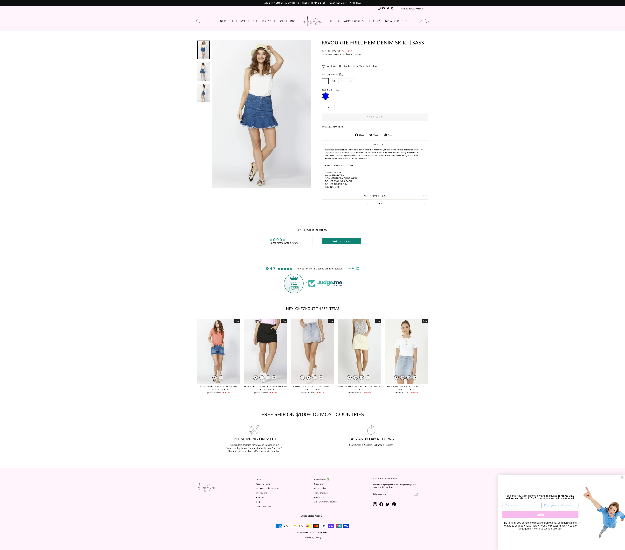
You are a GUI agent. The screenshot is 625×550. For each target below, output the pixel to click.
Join (540, 514)
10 (333, 81)
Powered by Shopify (312, 537)
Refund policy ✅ (321, 479)
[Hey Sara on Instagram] (375, 504)
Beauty (374, 21)
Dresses (268, 21)
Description (375, 144)
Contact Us (319, 497)
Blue (325, 96)
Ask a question (375, 196)
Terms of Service (321, 493)
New (223, 21)
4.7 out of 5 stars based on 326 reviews (319, 268)
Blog (258, 502)
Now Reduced (396, 21)
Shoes (334, 21)
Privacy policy (320, 488)
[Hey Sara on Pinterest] (394, 504)
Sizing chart (319, 484)
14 (351, 81)
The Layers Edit (244, 21)
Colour (330, 90)
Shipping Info (261, 493)
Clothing (287, 21)
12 (342, 81)
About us (260, 497)
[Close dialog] (622, 477)
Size (330, 74)
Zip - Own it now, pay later (325, 502)
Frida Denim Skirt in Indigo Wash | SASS (312, 387)
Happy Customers (263, 506)
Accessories (354, 21)
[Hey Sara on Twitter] (388, 504)
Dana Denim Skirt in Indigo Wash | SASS (406, 387)
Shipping (337, 54)
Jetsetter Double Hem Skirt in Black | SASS (265, 387)
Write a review (341, 240)
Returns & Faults (263, 484)
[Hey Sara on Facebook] (381, 504)
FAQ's (258, 479)
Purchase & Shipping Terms (267, 488)
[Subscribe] (416, 494)
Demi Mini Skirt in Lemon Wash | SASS (359, 387)
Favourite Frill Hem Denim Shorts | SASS (218, 387)
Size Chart (375, 203)
